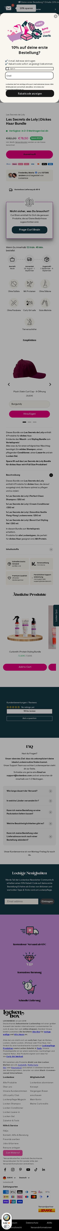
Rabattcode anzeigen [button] (30, 93)
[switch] (6, 1226)
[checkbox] (29, 68)
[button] (55, 16)
